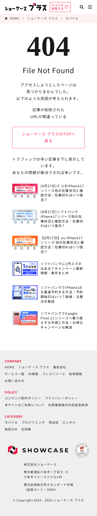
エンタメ (69, 422)
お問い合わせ (14, 381)
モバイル (72, 18)
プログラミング (33, 422)
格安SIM (11, 429)
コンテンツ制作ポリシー (23, 398)
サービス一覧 (14, 374)
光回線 (26, 429)
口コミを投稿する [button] (58, 7)
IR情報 (33, 374)
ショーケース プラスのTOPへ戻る (48, 137)
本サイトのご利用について (24, 405)
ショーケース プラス (42, 18)
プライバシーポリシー (61, 398)
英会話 (54, 422)
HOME (15, 18)
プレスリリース (53, 374)
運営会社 (59, 367)
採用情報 (75, 374)
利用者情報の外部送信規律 (68, 405)
